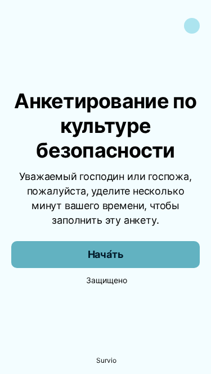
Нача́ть (106, 254)
